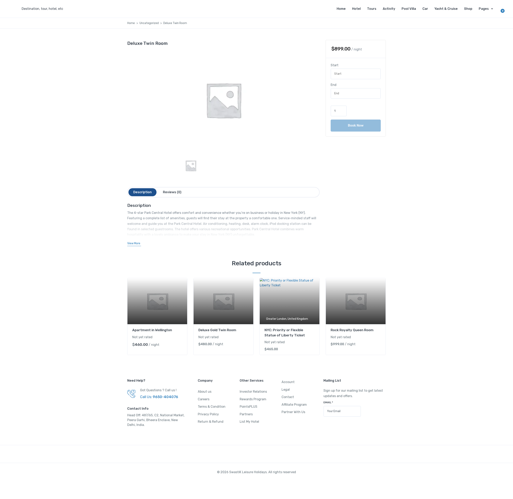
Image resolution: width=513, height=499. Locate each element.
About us (204, 391)
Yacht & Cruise (446, 9)
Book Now (356, 125)
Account (288, 382)
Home (341, 9)
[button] (44, 8)
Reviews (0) (172, 192)
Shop (468, 9)
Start (334, 65)
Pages (484, 9)
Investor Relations (253, 391)
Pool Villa (409, 9)
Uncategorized (149, 23)
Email (328, 402)
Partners (246, 414)
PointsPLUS (248, 406)
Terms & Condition (211, 406)
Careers (203, 399)
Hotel (356, 9)
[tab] (142, 192)
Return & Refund (210, 422)
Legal (286, 389)
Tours (371, 9)
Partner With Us (293, 412)
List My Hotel (249, 422)
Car (425, 9)
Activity (389, 9)
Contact (288, 397)
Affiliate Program (294, 404)
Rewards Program (253, 399)
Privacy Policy (208, 414)
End (333, 85)
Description (142, 192)
